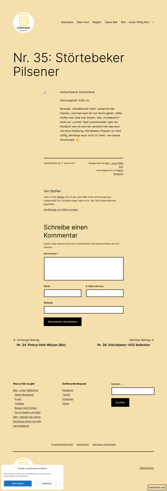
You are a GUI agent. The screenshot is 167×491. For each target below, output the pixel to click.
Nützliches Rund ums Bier (27, 421)
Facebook (67, 390)
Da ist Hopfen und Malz (28, 412)
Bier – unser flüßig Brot (135, 22)
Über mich (83, 22)
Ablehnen (46, 483)
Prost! (18, 399)
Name (47, 286)
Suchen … (117, 384)
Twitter (66, 394)
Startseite (67, 22)
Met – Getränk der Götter (27, 417)
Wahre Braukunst (24, 394)
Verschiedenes (21, 425)
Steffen (60, 197)
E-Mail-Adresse (94, 286)
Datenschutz (147, 468)
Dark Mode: (154, 487)
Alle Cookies (18, 483)
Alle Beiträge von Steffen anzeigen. (61, 209)
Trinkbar (19, 403)
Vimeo (65, 403)
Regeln (97, 22)
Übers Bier (111, 22)
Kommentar (51, 253)
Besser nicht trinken (26, 408)
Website (48, 302)
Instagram (67, 399)
